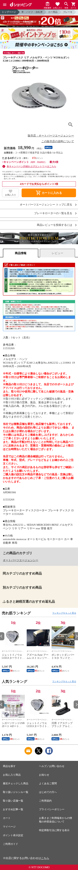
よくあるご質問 (48, 783)
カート (7, 818)
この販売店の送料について (57, 141)
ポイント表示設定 (13, 835)
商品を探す (9, 766)
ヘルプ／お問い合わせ (51, 766)
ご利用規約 (45, 800)
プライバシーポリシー (51, 809)
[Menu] (4, 4)
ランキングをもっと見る (64, 613)
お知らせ (44, 774)
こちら (45, 858)
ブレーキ (67, 12)
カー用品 (53, 12)
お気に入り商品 (12, 774)
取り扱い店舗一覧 (13, 800)
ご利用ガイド (10, 844)
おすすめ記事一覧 (13, 809)
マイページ (9, 826)
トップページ (9, 12)
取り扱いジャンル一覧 (15, 792)
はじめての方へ (48, 792)
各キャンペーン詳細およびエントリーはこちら (31, 166)
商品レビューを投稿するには (54, 225)
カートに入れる (49, 193)
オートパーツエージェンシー (20, 560)
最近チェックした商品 (15, 783)
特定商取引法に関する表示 (54, 830)
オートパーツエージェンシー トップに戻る (46, 204)
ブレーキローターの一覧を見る (53, 213)
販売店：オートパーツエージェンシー (51, 135)
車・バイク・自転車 (32, 12)
